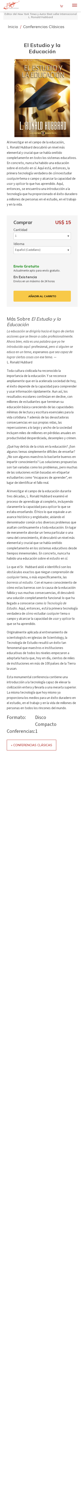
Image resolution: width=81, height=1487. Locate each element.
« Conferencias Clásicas (31, 745)
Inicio (13, 26)
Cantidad (20, 229)
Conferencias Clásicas (43, 26)
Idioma (19, 243)
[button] (42, 98)
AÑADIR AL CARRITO (42, 296)
